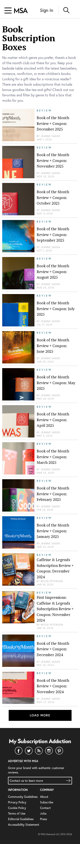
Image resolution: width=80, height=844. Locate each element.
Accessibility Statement (23, 824)
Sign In (46, 10)
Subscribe (46, 802)
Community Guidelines (23, 796)
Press (43, 819)
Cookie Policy (17, 808)
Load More (40, 715)
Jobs (43, 813)
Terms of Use (16, 813)
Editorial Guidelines (21, 819)
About (44, 796)
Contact (45, 808)
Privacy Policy (17, 802)
